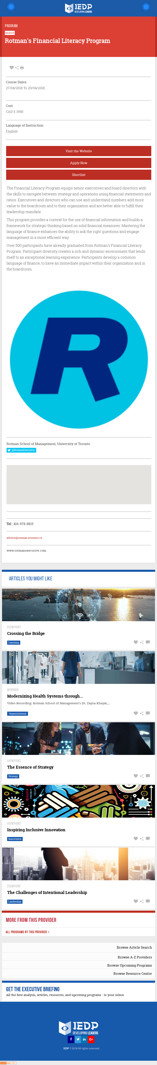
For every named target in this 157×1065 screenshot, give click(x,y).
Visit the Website (79, 151)
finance (10, 32)
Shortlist (78, 174)
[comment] (147, 642)
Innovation (14, 839)
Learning (13, 642)
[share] (17, 68)
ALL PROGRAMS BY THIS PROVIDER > (27, 932)
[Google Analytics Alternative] (8, 1063)
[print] (22, 67)
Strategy (13, 776)
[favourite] (12, 68)
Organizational (17, 713)
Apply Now (78, 163)
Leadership (14, 901)
